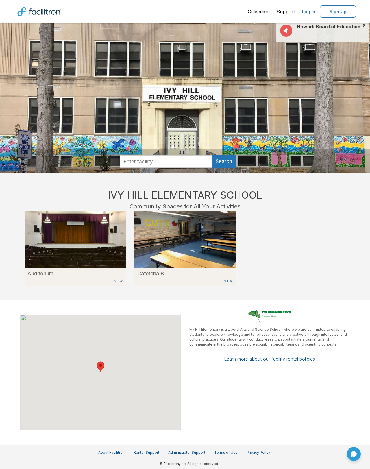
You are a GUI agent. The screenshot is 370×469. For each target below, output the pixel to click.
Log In (308, 11)
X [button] (364, 25)
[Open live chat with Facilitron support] (354, 454)
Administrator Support (186, 452)
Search (224, 161)
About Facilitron (111, 452)
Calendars (259, 11)
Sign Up (338, 11)
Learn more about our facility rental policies (269, 359)
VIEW (118, 281)
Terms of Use (226, 452)
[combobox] (166, 161)
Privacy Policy (258, 452)
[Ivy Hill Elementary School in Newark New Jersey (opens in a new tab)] (75, 239)
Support (286, 11)
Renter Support (146, 452)
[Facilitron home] (39, 11)
